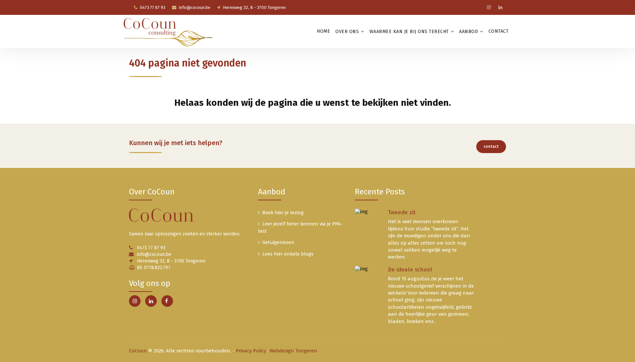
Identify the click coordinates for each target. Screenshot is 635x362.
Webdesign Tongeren (293, 351)
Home (323, 31)
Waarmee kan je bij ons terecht (409, 31)
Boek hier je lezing (283, 213)
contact (491, 146)
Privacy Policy (251, 351)
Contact (498, 31)
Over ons (347, 31)
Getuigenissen (278, 242)
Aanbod (468, 31)
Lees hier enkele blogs (288, 254)
